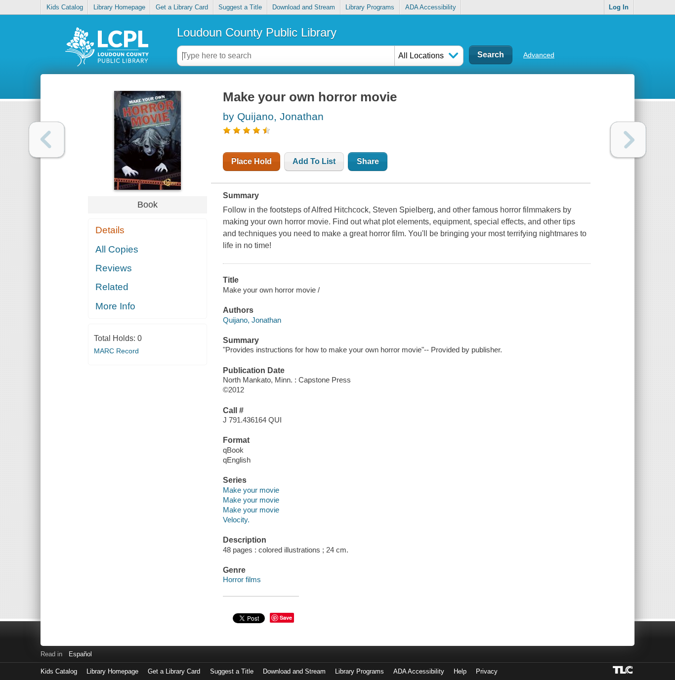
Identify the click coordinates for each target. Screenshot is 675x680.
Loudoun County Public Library (257, 32)
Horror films (242, 579)
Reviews (113, 268)
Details (110, 230)
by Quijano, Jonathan (273, 116)
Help (460, 671)
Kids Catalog (64, 7)
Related (111, 287)
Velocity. (236, 519)
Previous (47, 140)
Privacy (487, 671)
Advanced (538, 55)
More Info (115, 306)
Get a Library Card (182, 7)
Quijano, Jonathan (252, 320)
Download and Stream (303, 7)
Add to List (314, 161)
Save (286, 617)
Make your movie (251, 490)
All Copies (116, 249)
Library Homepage (119, 7)
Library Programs (369, 7)
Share (368, 161)
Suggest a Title (240, 7)
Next (628, 140)
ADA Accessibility (430, 7)
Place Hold (251, 161)
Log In (619, 7)
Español (80, 654)
